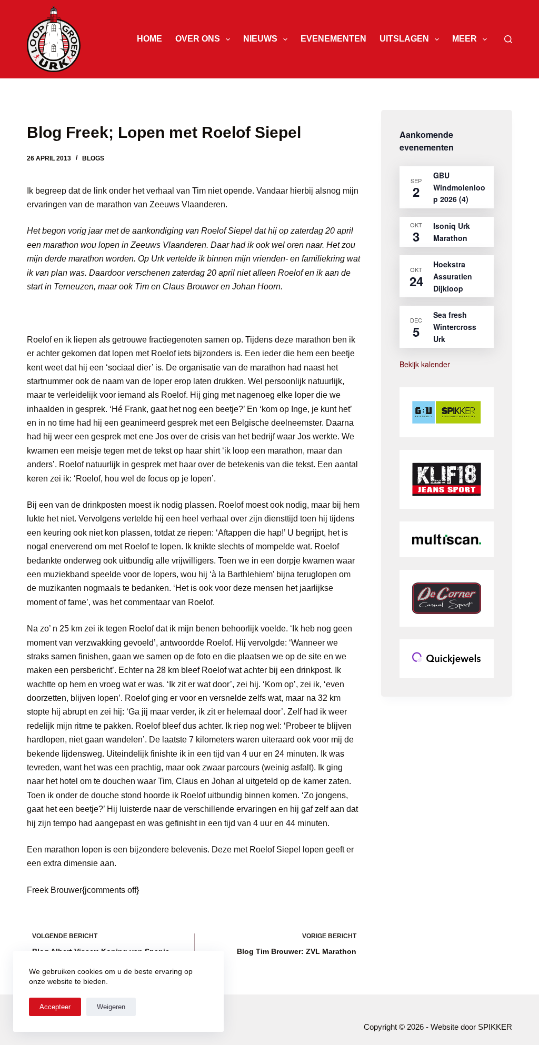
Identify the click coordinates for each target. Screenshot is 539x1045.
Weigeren (111, 1007)
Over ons (197, 38)
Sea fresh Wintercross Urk (454, 326)
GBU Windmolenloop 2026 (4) (459, 187)
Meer (464, 38)
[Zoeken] (508, 39)
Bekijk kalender (425, 364)
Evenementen (333, 38)
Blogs (93, 158)
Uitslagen (404, 38)
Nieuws (260, 38)
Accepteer (55, 1007)
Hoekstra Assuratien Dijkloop (452, 276)
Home (149, 38)
